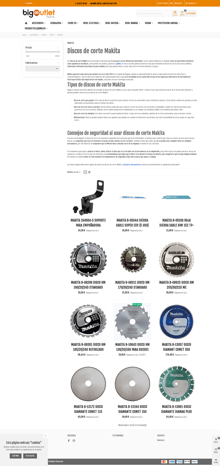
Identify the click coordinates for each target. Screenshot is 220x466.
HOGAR (148, 23)
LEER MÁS (15, 456)
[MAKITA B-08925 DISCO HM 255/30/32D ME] (176, 259)
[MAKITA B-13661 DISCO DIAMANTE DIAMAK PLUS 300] (176, 384)
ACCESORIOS (37, 23)
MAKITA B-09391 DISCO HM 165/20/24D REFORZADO (88, 347)
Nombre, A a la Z (73, 172)
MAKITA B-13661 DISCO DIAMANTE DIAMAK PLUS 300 (176, 412)
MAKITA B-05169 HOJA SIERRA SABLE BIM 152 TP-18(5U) (176, 225)
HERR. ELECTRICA (90, 23)
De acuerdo (30, 456)
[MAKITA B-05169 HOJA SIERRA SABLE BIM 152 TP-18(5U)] (176, 197)
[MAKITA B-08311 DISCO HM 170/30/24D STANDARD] (132, 259)
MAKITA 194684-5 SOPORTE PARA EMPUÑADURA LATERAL (88, 225)
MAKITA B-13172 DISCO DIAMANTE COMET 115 (88, 409)
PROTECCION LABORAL (168, 23)
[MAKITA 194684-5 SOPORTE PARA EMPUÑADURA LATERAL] (88, 197)
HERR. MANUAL (131, 23)
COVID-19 (72, 23)
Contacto (160, 440)
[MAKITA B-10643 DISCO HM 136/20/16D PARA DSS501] (132, 322)
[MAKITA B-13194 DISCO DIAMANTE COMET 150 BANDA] (132, 384)
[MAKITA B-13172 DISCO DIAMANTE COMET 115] (88, 384)
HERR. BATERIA (111, 23)
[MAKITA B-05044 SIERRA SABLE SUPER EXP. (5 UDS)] (132, 197)
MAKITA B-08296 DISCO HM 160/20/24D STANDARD (88, 284)
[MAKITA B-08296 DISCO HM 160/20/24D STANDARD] (88, 259)
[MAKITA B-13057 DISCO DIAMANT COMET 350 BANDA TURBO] (176, 322)
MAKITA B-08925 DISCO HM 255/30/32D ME (176, 284)
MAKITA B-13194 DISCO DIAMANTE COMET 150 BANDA (132, 412)
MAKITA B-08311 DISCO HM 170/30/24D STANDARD (132, 284)
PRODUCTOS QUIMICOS (35, 28)
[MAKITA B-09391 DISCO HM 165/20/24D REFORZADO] (88, 322)
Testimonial (117, 435)
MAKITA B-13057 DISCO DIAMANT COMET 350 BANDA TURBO (176, 349)
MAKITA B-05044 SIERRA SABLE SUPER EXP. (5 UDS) (132, 222)
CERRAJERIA (55, 23)
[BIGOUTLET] (38, 13)
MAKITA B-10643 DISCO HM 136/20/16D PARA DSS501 (132, 347)
